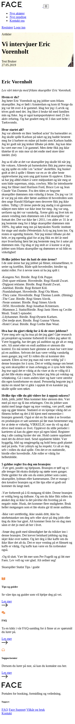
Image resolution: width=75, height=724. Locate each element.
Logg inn (19, 27)
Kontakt (7, 713)
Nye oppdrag (18, 17)
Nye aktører (17, 13)
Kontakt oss (17, 20)
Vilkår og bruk (35, 709)
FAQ (5, 709)
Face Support (17, 709)
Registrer (7, 27)
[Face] (22, 6)
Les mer (7, 601)
